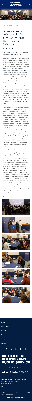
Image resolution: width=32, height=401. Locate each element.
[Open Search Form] (29, 4)
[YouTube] (25, 349)
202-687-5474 (6, 387)
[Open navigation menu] (2, 4)
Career (5, 25)
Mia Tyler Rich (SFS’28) (14, 54)
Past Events (15, 25)
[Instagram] (16, 349)
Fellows (9, 25)
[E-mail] (12, 49)
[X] (9, 49)
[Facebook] (4, 49)
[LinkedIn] (6, 49)
